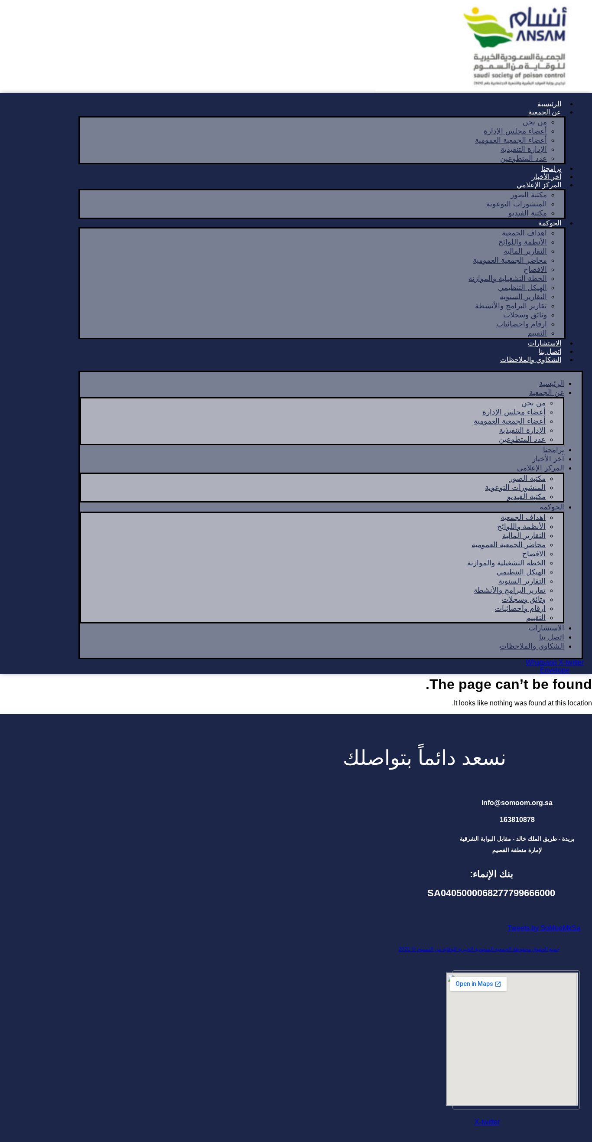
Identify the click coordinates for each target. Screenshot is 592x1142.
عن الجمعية (544, 112)
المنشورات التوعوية (516, 204)
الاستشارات (546, 628)
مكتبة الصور (529, 195)
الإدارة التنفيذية (524, 149)
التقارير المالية (525, 251)
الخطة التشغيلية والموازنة (507, 278)
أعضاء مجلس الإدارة (515, 131)
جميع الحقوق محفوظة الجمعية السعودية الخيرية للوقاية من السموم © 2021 (478, 949)
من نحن (535, 122)
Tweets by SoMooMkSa (543, 928)
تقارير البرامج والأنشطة (511, 306)
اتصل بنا (551, 637)
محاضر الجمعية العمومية (510, 260)
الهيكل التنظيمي (522, 288)
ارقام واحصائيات (521, 324)
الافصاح (535, 269)
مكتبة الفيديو (527, 213)
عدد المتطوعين (523, 158)
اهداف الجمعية (524, 233)
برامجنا (553, 450)
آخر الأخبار (548, 459)
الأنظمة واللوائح (522, 242)
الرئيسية (551, 383)
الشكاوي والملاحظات (530, 359)
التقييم (536, 617)
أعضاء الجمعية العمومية (511, 140)
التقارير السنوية (523, 297)
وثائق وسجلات (525, 315)
